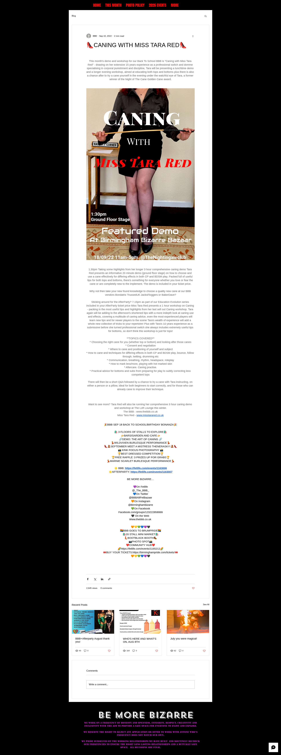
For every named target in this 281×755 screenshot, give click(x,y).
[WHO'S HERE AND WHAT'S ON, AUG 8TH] (140, 622)
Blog (74, 16)
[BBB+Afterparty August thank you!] (93, 622)
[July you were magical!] (188, 622)
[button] (205, 16)
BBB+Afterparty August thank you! (92, 640)
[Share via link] (109, 579)
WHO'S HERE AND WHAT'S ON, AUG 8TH (139, 640)
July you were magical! (183, 638)
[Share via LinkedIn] (102, 579)
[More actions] (193, 36)
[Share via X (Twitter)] (95, 579)
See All (206, 604)
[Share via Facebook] (87, 579)
